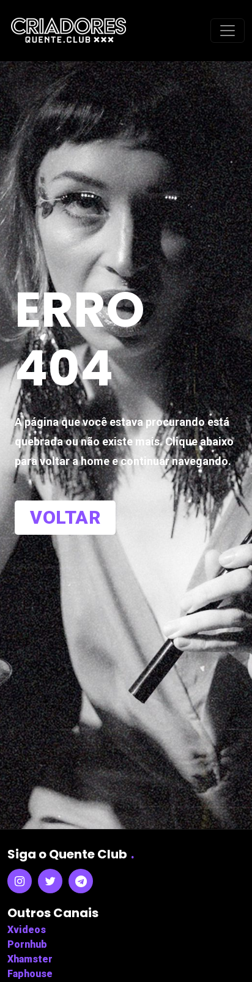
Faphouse (30, 974)
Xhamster (30, 959)
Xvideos (26, 930)
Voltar (65, 517)
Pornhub (27, 944)
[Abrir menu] (227, 30)
